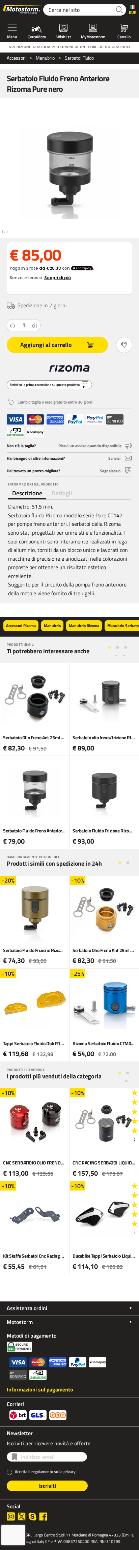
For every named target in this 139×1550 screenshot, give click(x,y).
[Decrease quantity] (12, 325)
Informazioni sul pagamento (40, 1389)
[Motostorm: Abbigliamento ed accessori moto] (23, 9)
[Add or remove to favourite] (124, 345)
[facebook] (43, 1516)
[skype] (32, 1516)
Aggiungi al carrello (46, 344)
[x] (22, 1516)
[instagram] (11, 1516)
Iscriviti (47, 1486)
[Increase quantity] (34, 325)
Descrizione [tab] (27, 493)
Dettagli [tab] (62, 493)
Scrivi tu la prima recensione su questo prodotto (45, 384)
